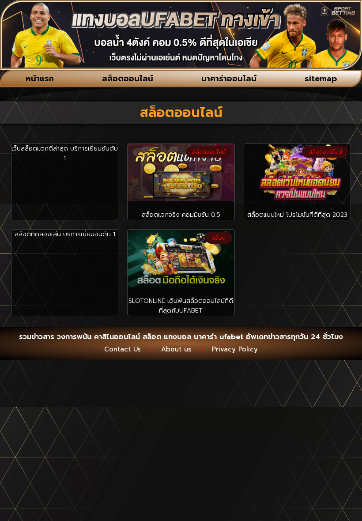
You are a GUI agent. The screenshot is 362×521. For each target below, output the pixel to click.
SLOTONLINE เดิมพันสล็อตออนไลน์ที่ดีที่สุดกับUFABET (180, 305)
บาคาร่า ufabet (218, 337)
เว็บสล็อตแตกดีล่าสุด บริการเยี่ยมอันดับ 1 (64, 153)
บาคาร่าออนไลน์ (228, 78)
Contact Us (122, 349)
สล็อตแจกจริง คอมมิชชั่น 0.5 (181, 214)
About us (176, 349)
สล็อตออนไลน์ (127, 78)
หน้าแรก (40, 78)
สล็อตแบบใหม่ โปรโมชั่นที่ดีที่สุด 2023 (297, 214)
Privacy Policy (235, 349)
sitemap (321, 78)
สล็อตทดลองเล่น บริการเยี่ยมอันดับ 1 (65, 234)
